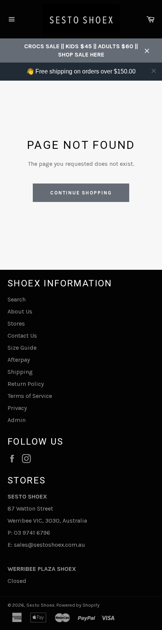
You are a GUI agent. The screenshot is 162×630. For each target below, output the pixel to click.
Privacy (17, 407)
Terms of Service (30, 395)
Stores (16, 323)
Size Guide (22, 347)
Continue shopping (81, 193)
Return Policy (26, 383)
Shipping (20, 371)
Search (17, 299)
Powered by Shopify (78, 605)
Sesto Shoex (40, 605)
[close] (153, 71)
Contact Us (22, 335)
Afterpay (19, 359)
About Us (20, 311)
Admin (17, 420)
